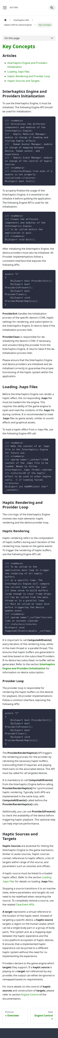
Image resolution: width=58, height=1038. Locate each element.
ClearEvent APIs (25, 904)
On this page (11, 38)
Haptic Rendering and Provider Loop (28, 76)
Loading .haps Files (18, 71)
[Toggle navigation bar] (4, 7)
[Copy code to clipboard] (51, 120)
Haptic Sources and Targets (23, 80)
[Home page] (5, 20)
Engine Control (30, 994)
